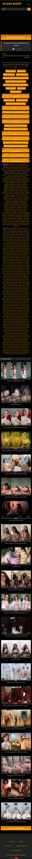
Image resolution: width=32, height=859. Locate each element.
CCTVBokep (27, 192)
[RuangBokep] (13, 3)
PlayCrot (4, 213)
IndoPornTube (12, 198)
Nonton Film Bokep (7, 291)
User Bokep (26, 220)
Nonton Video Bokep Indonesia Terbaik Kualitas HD (16, 304)
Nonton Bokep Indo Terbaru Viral (11, 274)
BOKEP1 (23, 170)
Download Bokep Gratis (12, 246)
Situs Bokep (20, 310)
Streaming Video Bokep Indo (13, 338)
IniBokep (21, 199)
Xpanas (20, 224)
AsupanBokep (21, 165)
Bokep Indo (22, 71)
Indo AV (22, 196)
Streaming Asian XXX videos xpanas (20, 327)
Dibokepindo (17, 193)
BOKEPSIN (6, 187)
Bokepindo (11, 179)
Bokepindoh (12, 181)
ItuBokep (8, 201)
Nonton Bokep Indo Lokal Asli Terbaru (11, 271)
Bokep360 (6, 172)
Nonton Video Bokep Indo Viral (21, 302)
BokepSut (25, 187)
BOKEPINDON (19, 181)
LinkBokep (19, 206)
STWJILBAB (26, 218)
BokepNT (19, 184)
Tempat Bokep (19, 220)
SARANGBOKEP (19, 216)
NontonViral (18, 209)
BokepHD (27, 175)
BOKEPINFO (26, 181)
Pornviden (9, 213)
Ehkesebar (18, 195)
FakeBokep (6, 196)
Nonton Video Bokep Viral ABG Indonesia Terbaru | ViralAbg (16, 138)
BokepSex (25, 185)
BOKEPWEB (5, 192)
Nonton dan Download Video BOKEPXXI (18, 290)
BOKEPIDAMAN (6, 178)
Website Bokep (26, 352)
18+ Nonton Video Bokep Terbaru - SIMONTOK (16, 77)
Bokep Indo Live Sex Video (19, 236)
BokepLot (19, 182)
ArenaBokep (25, 164)
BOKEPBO (6, 173)
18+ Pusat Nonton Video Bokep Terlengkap (18, 231)
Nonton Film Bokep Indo (12, 293)
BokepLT (24, 182)
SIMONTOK (20, 218)
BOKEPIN (13, 178)
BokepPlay (24, 184)
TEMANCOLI (12, 220)
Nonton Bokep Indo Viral (13, 277)
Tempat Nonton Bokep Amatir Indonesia (11, 342)
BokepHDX (8, 176)
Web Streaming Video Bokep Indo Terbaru (12, 352)
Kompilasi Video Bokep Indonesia (17, 260)
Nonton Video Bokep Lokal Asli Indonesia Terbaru (13, 305)
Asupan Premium (14, 165)
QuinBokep (26, 213)
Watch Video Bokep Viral (23, 350)
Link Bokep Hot (19, 262)
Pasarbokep (14, 210)
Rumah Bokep (18, 215)
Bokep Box (23, 168)
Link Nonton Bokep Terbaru (22, 265)
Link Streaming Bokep (17, 266)
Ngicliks (25, 207)
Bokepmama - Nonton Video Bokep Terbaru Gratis (16, 112)
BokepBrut (18, 173)
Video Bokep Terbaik (14, 347)
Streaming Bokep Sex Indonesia (17, 66)
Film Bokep (12, 249)
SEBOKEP (26, 216)
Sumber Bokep (7, 341)
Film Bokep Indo (19, 249)
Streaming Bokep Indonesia (20, 333)
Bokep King (10, 170)
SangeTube (11, 216)
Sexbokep (4, 218)
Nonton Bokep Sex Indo (8, 287)
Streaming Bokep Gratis (10, 328)
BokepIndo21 (5, 181)
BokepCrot (4, 175)
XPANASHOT (26, 224)
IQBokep (26, 199)
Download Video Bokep (17, 37)
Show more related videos (16, 828)
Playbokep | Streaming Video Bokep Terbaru (16, 145)
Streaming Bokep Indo (22, 328)
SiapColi (10, 218)
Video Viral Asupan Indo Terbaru (11, 349)
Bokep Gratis (9, 236)
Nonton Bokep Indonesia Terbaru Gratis (12, 284)
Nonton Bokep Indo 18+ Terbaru (21, 270)
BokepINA (19, 178)
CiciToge (5, 193)
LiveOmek (25, 206)
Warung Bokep (21, 223)
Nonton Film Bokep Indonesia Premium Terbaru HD (16, 296)
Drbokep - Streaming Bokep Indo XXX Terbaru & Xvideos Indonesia (16, 121)
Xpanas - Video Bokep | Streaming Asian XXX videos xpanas (16, 160)
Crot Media (10, 193)
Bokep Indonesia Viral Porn (17, 242)
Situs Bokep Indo (11, 311)
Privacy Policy (8, 846)
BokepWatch (25, 190)
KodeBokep (18, 204)
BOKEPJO (7, 182)
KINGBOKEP (16, 203)
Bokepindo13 (18, 179)
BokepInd (5, 179)
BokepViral (18, 190)
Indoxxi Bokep (7, 199)
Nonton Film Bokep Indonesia (21, 294)
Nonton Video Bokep (21, 299)
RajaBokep (4, 215)
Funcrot (17, 196)
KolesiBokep (25, 204)
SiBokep (14, 218)
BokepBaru (25, 172)
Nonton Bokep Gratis (11, 268)
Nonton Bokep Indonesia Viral (22, 285)
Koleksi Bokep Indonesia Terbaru (14, 253)
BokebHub (17, 168)
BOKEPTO (11, 189)
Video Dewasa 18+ (24, 347)
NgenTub (14, 207)
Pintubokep (14, 212)
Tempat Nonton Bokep (22, 846)
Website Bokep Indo (10, 353)
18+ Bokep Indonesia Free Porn (16, 228)
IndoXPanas (25, 198)
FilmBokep (12, 196)
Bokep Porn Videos (21, 243)
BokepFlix (21, 175)
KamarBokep (14, 201)
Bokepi (19, 176)
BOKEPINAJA (25, 178)
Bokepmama (7, 184)
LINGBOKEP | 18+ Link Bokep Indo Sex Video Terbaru (16, 133)
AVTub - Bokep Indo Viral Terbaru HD (16, 81)
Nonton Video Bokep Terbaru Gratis (10, 308)
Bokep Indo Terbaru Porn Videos (17, 237)
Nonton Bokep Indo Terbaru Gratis (22, 273)
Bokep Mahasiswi (13, 62)
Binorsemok (11, 168)
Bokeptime (6, 189)
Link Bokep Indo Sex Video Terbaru (14, 263)
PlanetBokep (20, 212)
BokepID (24, 176)
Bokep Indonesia (16, 91)
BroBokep (21, 192)
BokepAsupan (13, 172)
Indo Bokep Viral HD (14, 251)
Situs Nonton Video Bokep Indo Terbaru (16, 318)
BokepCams (24, 173)
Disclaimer (12, 841)
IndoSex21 (19, 198)
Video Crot (9, 221)
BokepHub (14, 176)
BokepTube (6, 190)
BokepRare (6, 185)
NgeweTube (19, 207)
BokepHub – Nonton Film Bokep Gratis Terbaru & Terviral (16, 107)
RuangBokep (11, 215)
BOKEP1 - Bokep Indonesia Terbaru (16, 103)
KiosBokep (6, 204)
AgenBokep (12, 164)
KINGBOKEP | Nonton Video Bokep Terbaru (16, 129)
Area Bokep (18, 164)
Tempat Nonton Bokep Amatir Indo (20, 341)
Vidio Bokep (14, 350)
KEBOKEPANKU (8, 203)
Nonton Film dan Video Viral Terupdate (11, 297)
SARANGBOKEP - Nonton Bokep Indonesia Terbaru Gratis (16, 150)
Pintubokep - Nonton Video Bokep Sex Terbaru (16, 142)
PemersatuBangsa (22, 210)
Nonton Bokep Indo (21, 268)
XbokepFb (8, 224)
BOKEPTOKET (24, 189)
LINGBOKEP (13, 206)
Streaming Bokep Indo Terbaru (10, 330)
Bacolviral (6, 167)
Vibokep (4, 221)
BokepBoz (12, 173)
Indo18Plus (5, 198)
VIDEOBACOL (16, 221)
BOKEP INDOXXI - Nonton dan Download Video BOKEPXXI (16, 95)
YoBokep (16, 226)
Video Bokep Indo (26, 342)
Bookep (16, 192)
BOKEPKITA (13, 182)
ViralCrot (15, 223)
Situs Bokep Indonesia (21, 311)
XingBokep (14, 224)
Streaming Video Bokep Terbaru (20, 339)
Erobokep (24, 195)
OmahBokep (25, 209)
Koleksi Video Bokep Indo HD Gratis (17, 257)
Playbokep (26, 212)
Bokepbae (19, 172)
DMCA (21, 841)
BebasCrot (19, 167)
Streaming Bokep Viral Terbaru (14, 336)
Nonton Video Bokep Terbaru (22, 307)
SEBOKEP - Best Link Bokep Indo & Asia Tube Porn (16, 155)
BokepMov (13, 184)
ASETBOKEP (6, 165)
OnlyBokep (7, 210)
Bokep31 (28, 170)
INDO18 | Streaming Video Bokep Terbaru (16, 125)
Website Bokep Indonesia (21, 353)
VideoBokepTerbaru (24, 221)
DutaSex (13, 195)
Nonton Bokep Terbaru (20, 287)
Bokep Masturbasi (23, 74)
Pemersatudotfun (6, 212)
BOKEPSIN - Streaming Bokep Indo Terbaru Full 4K (16, 116)
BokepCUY (10, 175)
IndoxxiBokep (14, 199)
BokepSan (12, 185)
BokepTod (17, 189)
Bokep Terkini (17, 170)
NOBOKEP (6, 209)
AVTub (27, 165)
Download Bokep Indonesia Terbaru (15, 248)
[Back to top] (27, 854)
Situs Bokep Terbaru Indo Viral (18, 313)
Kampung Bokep (22, 201)
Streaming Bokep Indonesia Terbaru (11, 335)
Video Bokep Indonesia (12, 346)
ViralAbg (10, 223)
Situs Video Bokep (16, 850)
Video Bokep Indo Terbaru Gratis (10, 344)
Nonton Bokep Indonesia (16, 279)
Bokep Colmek (11, 71)
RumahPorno (26, 215)
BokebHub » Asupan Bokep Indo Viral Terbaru (16, 84)
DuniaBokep (7, 195)
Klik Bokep (12, 204)
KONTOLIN (6, 206)
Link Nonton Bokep (11, 265)
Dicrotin (22, 193)
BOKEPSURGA (18, 187)
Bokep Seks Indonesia (14, 245)
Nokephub (12, 209)
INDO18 (26, 196)
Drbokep (27, 193)
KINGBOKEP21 (23, 203)
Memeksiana (8, 207)
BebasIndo (25, 167)
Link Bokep (12, 262)
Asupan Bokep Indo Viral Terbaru (11, 232)
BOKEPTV (12, 190)
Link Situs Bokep (7, 266)
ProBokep (15, 213)
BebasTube (4, 168)
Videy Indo (4, 223)
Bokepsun (12, 187)
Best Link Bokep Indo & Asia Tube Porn (16, 234)
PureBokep (20, 213)
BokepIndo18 (25, 179)
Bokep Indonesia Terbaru (11, 240)
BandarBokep (12, 167)
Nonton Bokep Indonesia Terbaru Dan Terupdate (18, 282)
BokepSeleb (19, 185)
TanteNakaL (5, 220)
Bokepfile (16, 175)
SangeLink (5, 216)
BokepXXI (11, 192)
